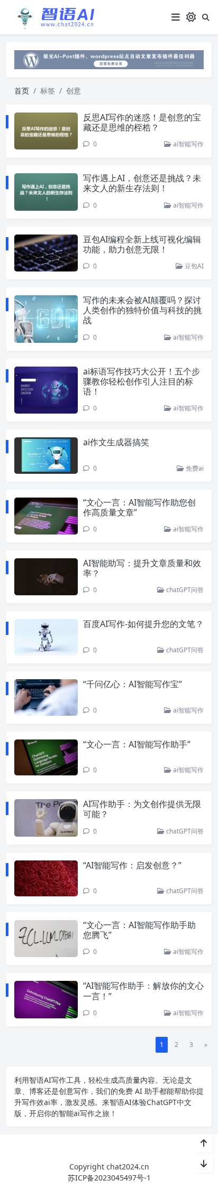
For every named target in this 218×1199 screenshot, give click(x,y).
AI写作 (55, 1080)
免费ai (194, 468)
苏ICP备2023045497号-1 (109, 1178)
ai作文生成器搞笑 (116, 442)
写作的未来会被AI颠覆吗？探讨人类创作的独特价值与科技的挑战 (142, 310)
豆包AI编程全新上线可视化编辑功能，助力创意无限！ (142, 244)
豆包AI (193, 265)
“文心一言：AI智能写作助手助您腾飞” (139, 930)
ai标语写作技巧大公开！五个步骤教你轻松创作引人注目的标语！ (141, 381)
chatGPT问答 (184, 589)
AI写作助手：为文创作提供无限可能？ (142, 809)
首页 (21, 91)
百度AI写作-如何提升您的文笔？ (143, 624)
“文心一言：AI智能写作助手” (136, 744)
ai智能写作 (187, 143)
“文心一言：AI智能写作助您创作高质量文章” (139, 507)
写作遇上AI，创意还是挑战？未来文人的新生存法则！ (142, 183)
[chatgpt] (109, 59)
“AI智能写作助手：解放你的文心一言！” (143, 990)
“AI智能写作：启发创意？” (132, 865)
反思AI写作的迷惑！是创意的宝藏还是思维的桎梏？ (142, 122)
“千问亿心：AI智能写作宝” (132, 684)
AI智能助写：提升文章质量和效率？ (142, 568)
